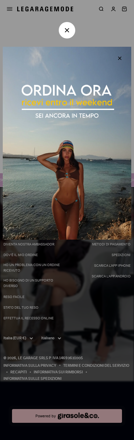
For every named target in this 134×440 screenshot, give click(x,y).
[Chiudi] (119, 58)
